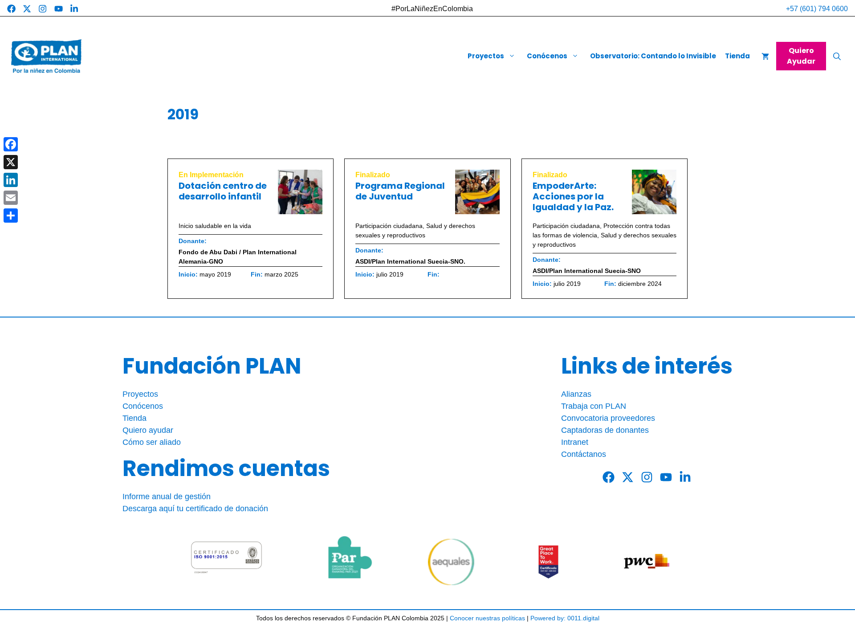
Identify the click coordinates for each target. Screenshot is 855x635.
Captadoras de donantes (605, 430)
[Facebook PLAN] (609, 477)
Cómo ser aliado (151, 442)
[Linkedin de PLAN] (685, 477)
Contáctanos (583, 454)
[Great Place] (548, 562)
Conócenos (547, 56)
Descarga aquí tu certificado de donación (195, 508)
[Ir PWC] (646, 562)
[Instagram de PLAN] (647, 477)
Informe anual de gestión (166, 496)
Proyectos (486, 56)
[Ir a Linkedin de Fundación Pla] (74, 8)
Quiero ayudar (147, 430)
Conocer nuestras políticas (487, 618)
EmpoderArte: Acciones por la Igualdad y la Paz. (573, 196)
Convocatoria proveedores (608, 418)
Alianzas (576, 394)
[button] (837, 56)
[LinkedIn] (11, 180)
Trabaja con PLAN (593, 406)
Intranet (574, 442)
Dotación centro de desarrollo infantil (223, 191)
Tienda (737, 56)
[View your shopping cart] (765, 56)
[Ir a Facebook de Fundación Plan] (11, 8)
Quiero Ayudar (801, 55)
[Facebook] (11, 144)
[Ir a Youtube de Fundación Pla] (58, 8)
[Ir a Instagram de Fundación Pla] (42, 8)
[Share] (11, 215)
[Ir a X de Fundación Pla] (27, 8)
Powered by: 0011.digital (564, 618)
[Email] (11, 198)
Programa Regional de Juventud (400, 191)
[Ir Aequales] (451, 562)
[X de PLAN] (628, 477)
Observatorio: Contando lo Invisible (653, 56)
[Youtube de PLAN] (666, 477)
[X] (11, 162)
